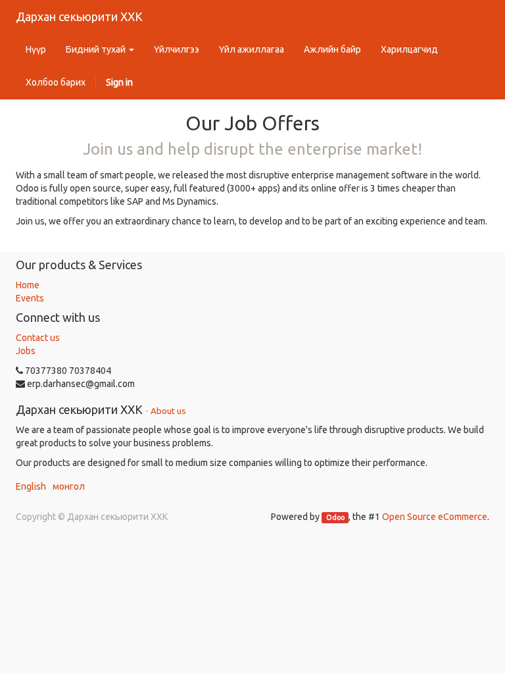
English (31, 486)
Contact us (38, 337)
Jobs (26, 351)
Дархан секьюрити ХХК (79, 16)
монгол (69, 486)
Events (30, 298)
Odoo (335, 517)
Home (27, 285)
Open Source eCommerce (434, 516)
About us (168, 410)
